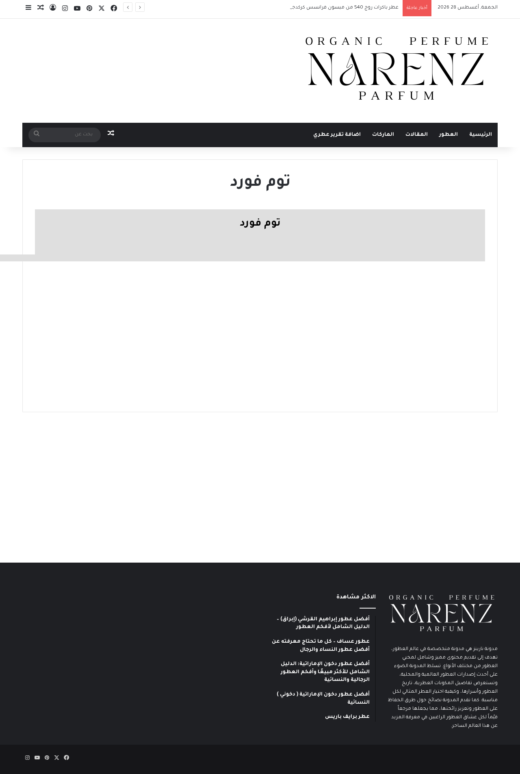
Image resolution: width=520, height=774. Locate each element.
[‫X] (101, 9)
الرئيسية (480, 135)
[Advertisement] (260, 330)
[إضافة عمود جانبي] (28, 9)
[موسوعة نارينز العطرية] (396, 69)
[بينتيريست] (89, 9)
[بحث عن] (36, 135)
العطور (448, 135)
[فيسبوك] (114, 9)
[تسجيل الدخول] (53, 9)
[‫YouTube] (77, 9)
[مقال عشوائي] (41, 9)
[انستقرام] (65, 9)
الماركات (383, 135)
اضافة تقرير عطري (337, 135)
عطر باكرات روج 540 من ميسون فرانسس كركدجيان (342, 8)
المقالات (416, 135)
